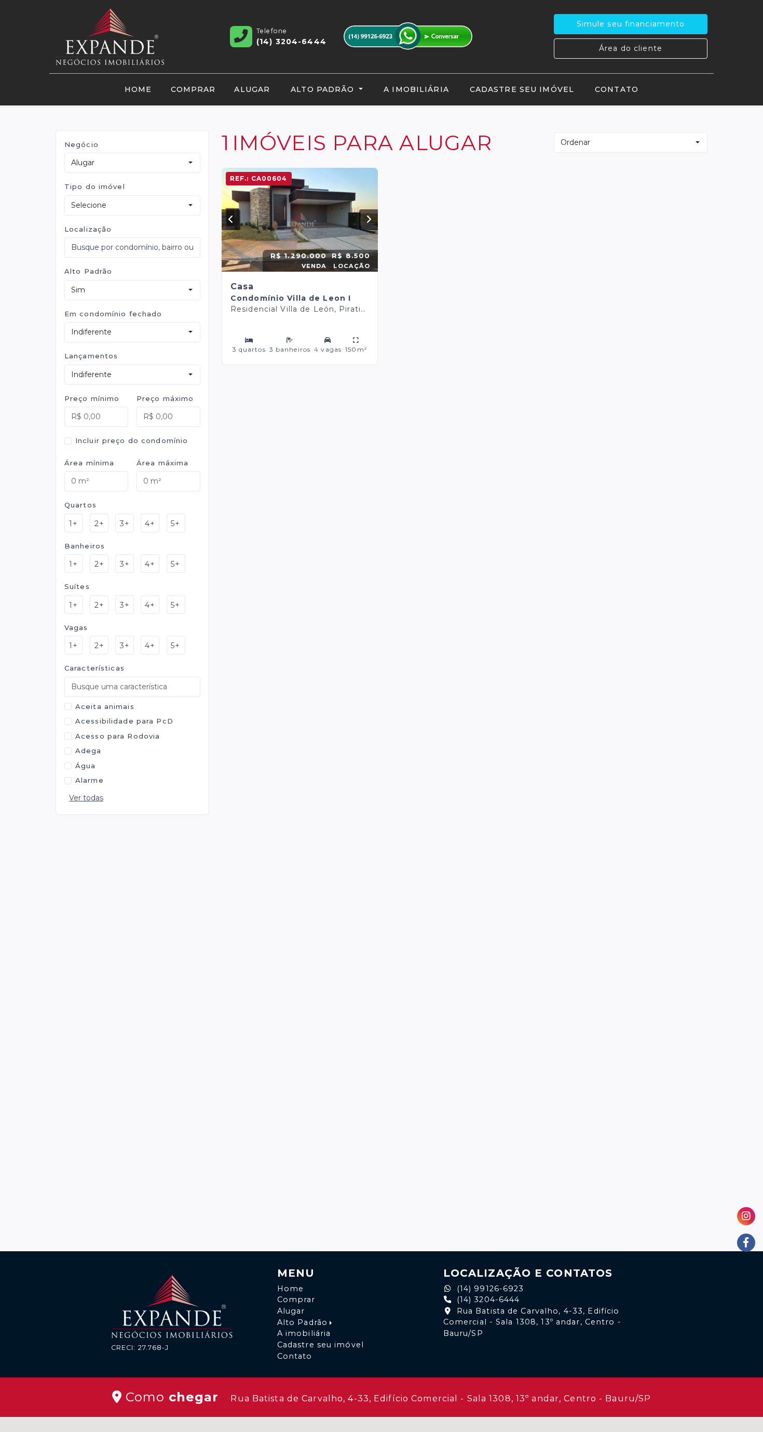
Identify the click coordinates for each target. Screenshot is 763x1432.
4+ (150, 523)
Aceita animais (104, 706)
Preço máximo (165, 398)
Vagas (76, 627)
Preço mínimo (91, 398)
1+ (73, 523)
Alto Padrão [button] (324, 89)
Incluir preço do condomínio (131, 440)
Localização (88, 229)
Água (85, 765)
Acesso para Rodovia (117, 736)
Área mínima (89, 463)
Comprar (193, 89)
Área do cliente (630, 48)
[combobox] (132, 247)
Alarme (89, 780)
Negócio (81, 144)
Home (138, 89)
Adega (88, 750)
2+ (99, 523)
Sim (78, 290)
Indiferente (91, 332)
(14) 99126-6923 (490, 1288)
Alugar (252, 89)
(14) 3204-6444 (488, 1299)
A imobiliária (304, 1333)
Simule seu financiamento (631, 24)
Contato (616, 89)
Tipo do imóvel (94, 186)
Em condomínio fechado (113, 314)
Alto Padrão (88, 271)
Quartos (80, 505)
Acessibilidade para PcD (124, 721)
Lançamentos (91, 356)
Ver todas (86, 797)
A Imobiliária (416, 89)
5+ (175, 523)
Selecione (88, 205)
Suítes (77, 586)
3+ (125, 523)
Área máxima (162, 463)
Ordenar (575, 142)
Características (94, 668)
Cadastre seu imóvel (522, 89)
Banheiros (84, 546)
